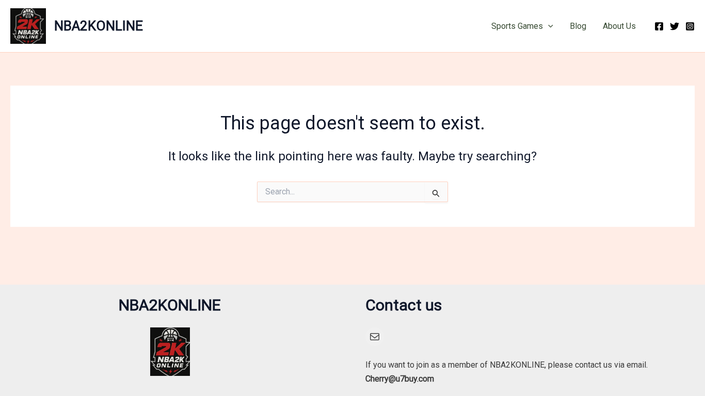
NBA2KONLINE (98, 26)
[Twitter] (674, 26)
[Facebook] (659, 26)
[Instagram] (690, 26)
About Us (619, 26)
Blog (578, 26)
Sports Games (517, 26)
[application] (548, 26)
